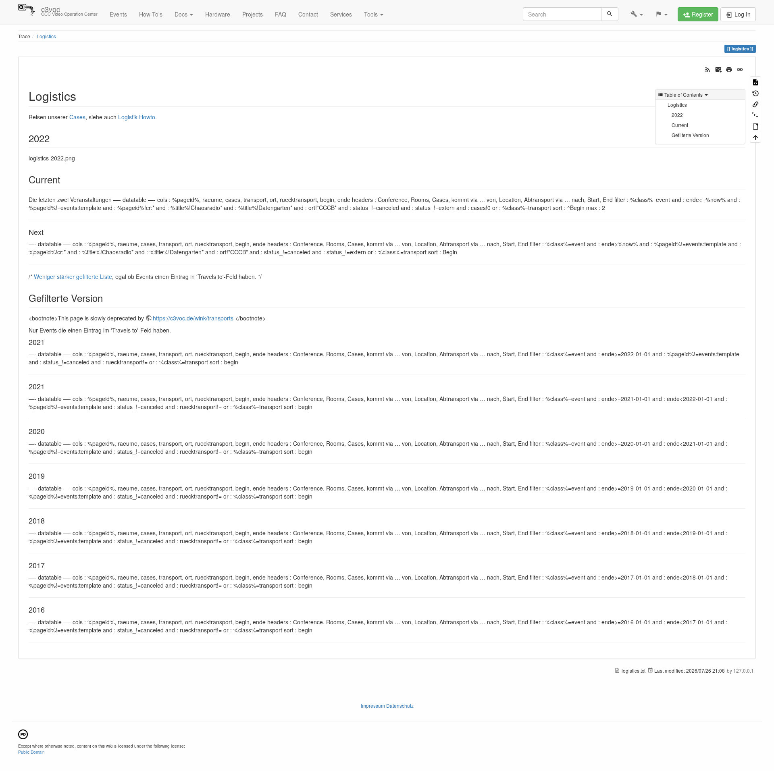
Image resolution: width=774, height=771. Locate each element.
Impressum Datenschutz (387, 705)
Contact (308, 14)
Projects (252, 14)
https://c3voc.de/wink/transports (193, 318)
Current (680, 124)
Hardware (217, 14)
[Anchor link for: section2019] (48, 475)
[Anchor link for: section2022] (54, 138)
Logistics (46, 36)
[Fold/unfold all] (755, 115)
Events (118, 14)
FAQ (280, 14)
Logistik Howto (136, 117)
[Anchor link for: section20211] (48, 386)
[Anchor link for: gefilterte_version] (107, 298)
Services (341, 14)
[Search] (609, 14)
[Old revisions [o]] (755, 92)
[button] (636, 14)
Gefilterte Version (690, 134)
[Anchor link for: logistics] (82, 95)
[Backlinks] (755, 104)
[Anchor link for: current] (65, 179)
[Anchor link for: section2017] (48, 565)
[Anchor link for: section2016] (48, 609)
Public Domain (31, 752)
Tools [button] (371, 14)
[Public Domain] (23, 733)
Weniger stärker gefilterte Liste (73, 276)
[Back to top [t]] (755, 137)
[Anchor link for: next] (47, 231)
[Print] (729, 68)
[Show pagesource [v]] (755, 82)
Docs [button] (182, 14)
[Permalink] (740, 68)
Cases (77, 117)
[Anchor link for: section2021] (48, 341)
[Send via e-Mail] (718, 68)
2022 (677, 114)
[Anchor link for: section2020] (48, 430)
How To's (150, 14)
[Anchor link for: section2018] (48, 520)
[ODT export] (755, 126)
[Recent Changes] (707, 68)
